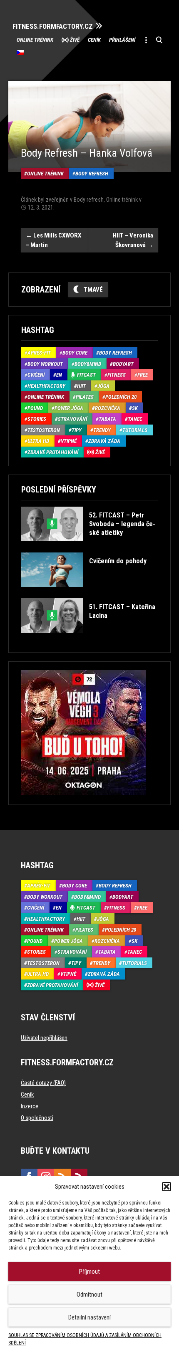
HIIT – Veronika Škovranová (133, 240)
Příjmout (89, 1271)
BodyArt (123, 364)
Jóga (103, 386)
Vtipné (69, 441)
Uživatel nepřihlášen (44, 1038)
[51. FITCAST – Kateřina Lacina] (89, 639)
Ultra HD (38, 441)
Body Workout (45, 364)
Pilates (85, 397)
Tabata (107, 419)
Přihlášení (122, 40)
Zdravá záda (104, 441)
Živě (75, 40)
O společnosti (37, 1118)
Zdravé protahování (52, 452)
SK (135, 408)
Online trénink (35, 40)
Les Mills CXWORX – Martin (53, 240)
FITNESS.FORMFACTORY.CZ (52, 26)
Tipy (77, 430)
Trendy (102, 430)
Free (142, 375)
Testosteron (43, 430)
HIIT (81, 386)
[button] (166, 1186)
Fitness (116, 375)
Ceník (94, 40)
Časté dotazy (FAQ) (43, 1083)
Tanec (135, 419)
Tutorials (134, 430)
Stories (36, 419)
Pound (35, 408)
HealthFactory (46, 386)
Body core (74, 353)
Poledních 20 (121, 397)
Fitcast (86, 375)
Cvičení (36, 375)
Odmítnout (89, 1294)
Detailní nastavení (89, 1317)
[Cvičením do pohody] (84, 593)
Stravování (72, 419)
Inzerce (29, 1106)
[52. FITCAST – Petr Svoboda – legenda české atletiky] (89, 547)
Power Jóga (69, 408)
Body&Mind (88, 364)
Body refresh (91, 173)
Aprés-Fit (39, 353)
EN (59, 375)
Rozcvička (107, 408)
